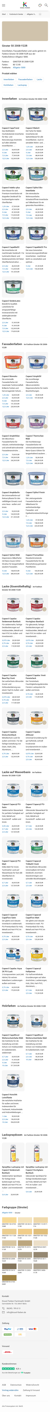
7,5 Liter (5, 155)
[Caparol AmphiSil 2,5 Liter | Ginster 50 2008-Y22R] (37, 362)
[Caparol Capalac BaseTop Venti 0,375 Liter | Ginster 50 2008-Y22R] (13, 661)
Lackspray (22, 85)
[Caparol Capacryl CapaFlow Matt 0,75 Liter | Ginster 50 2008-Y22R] (37, 900)
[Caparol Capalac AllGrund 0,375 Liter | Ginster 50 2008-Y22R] (37, 718)
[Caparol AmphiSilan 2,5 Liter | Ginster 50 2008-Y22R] (13, 422)
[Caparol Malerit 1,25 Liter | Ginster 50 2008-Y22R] (37, 114)
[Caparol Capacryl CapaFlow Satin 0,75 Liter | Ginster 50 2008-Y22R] (13, 900)
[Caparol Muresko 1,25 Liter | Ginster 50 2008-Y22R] (13, 362)
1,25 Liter (29, 147)
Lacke (39, 79)
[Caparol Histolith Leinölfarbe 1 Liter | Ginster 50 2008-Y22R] (13, 1080)
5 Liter (4, 153)
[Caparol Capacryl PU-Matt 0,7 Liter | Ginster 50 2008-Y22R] (13, 847)
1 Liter (4, 1116)
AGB (4, 1385)
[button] (3, 5)
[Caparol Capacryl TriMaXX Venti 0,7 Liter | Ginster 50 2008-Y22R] (37, 847)
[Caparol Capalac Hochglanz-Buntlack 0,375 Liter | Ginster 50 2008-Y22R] (37, 604)
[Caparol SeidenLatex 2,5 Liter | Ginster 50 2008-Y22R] (13, 287)
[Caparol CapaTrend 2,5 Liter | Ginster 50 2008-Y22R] (13, 114)
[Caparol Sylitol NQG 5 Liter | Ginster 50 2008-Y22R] (13, 541)
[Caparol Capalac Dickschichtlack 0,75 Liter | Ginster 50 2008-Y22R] (13, 718)
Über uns (6, 1395)
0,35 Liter (5, 826)
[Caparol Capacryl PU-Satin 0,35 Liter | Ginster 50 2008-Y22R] (13, 790)
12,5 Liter (5, 158)
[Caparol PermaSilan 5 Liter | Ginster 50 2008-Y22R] (37, 541)
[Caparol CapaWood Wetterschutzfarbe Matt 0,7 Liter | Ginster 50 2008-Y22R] (37, 1021)
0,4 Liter (5, 1195)
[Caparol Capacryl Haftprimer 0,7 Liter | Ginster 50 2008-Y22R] (37, 954)
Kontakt (5, 1296)
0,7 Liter (5, 829)
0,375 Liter (6, 640)
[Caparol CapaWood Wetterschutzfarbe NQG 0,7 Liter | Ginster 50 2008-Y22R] (13, 1021)
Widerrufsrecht (32, 1385)
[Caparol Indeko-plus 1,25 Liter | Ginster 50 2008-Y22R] (13, 173)
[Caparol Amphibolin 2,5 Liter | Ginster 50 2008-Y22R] (13, 478)
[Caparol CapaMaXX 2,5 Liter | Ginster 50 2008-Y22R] (13, 233)
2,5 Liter (5, 150)
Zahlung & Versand (31, 1390)
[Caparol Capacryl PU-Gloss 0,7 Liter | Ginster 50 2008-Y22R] (37, 790)
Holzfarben (8, 85)
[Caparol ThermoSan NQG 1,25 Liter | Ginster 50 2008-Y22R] (37, 422)
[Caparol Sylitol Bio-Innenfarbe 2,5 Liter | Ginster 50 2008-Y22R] (37, 173)
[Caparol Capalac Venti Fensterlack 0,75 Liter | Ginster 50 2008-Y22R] (37, 661)
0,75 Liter (5, 643)
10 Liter (5, 1065)
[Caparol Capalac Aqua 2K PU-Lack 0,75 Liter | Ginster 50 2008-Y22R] (13, 954)
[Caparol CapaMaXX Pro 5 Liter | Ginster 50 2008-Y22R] (37, 233)
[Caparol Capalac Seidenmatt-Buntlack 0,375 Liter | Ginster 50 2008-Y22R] (13, 604)
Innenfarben (9, 79)
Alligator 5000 (19, 67)
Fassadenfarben (25, 79)
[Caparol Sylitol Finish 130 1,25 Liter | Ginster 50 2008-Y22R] (37, 478)
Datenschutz (15, 1385)
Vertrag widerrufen (10, 1390)
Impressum (31, 1395)
